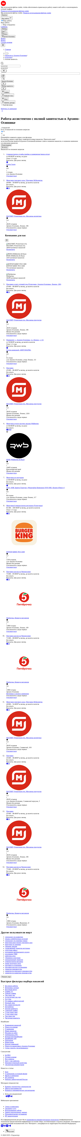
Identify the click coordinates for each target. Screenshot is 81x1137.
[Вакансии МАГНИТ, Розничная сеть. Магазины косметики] (42, 202)
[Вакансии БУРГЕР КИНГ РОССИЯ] (42, 533)
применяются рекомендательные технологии (42, 1120)
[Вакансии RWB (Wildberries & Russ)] (42, 446)
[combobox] (10, 66)
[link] (4, 33)
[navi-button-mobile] (3, 45)
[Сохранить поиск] (3, 76)
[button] (3, 39)
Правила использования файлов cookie (37, 13)
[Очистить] (4, 71)
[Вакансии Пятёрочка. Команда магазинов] (42, 599)
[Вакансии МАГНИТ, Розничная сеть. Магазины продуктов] (42, 306)
